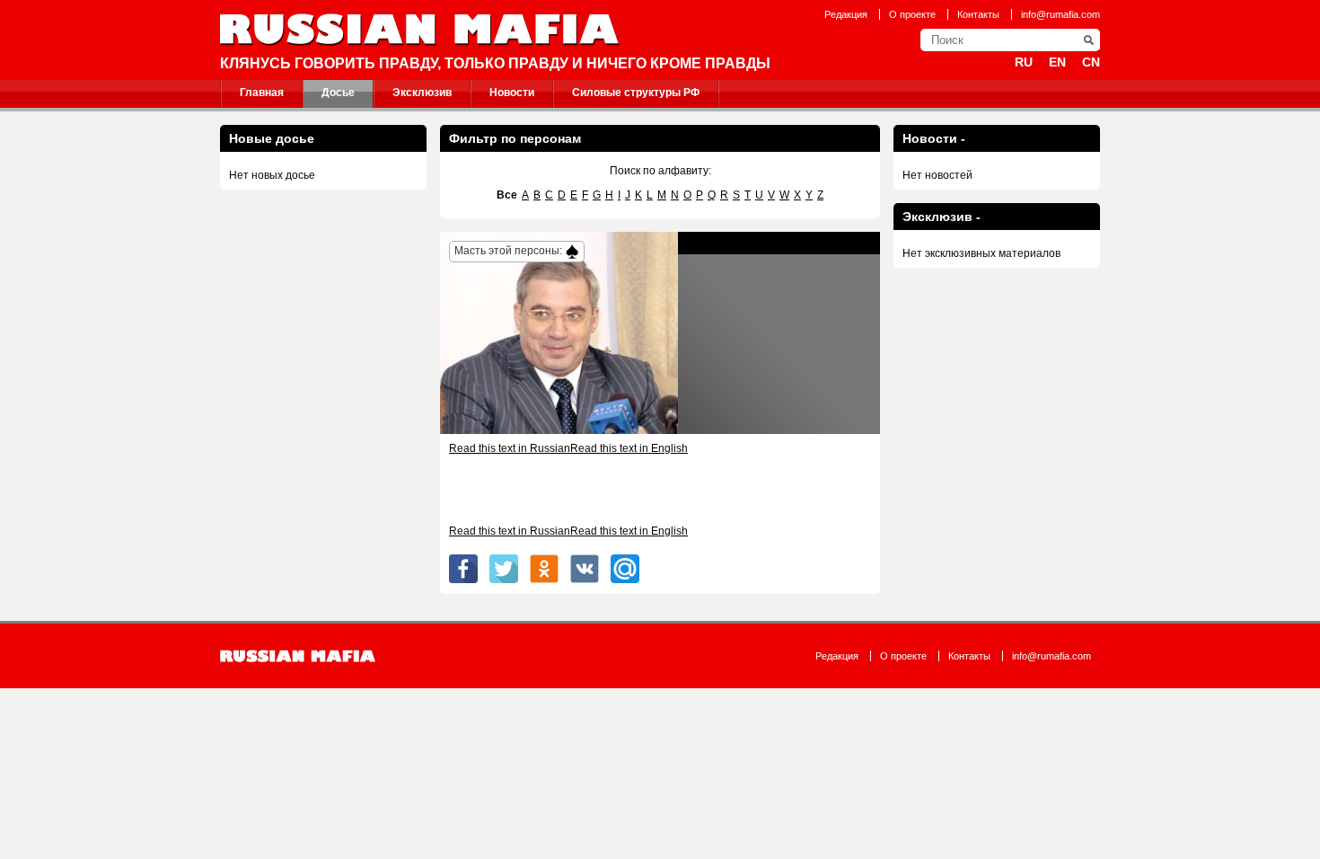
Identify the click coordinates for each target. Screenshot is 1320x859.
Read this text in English (629, 448)
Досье (338, 92)
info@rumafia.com (1060, 14)
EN (1057, 62)
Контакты (978, 14)
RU (1024, 62)
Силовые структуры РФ (636, 92)
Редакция (845, 14)
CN (1091, 62)
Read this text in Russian (509, 448)
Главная (262, 92)
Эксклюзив (422, 92)
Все (507, 195)
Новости (511, 92)
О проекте (912, 14)
